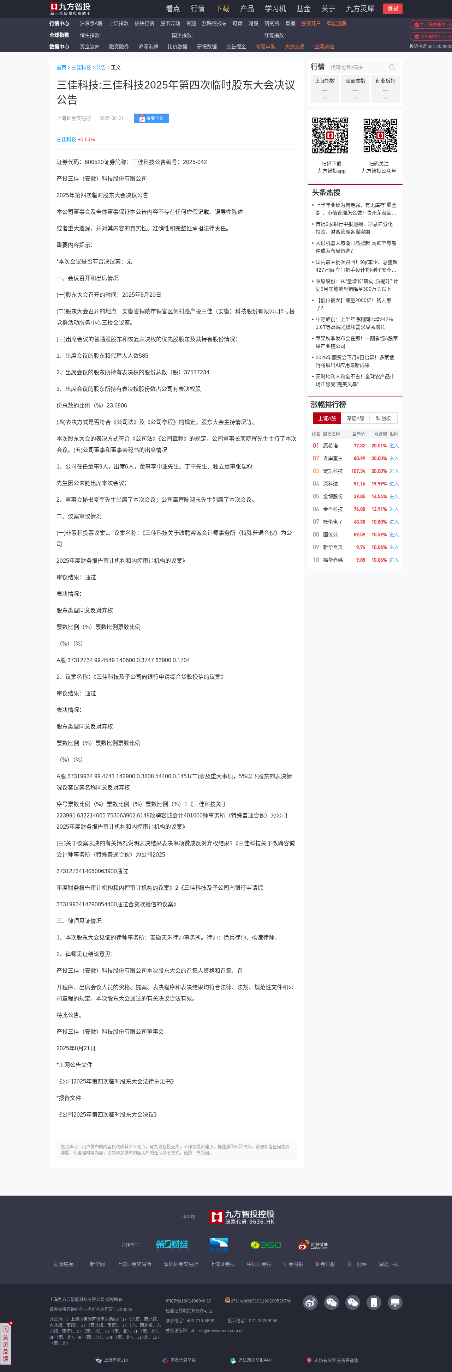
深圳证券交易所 (180, 1264)
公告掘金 (236, 46)
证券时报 (293, 1264)
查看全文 (155, 118)
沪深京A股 (91, 23)
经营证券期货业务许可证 (189, 1310)
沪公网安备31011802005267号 (261, 1301)
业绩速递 (324, 46)
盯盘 (238, 23)
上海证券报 (222, 1264)
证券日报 (325, 1264)
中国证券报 (259, 1264)
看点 (173, 9)
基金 (304, 9)
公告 (101, 67)
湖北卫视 (389, 1264)
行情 (198, 9)
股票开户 (311, 23)
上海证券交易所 (134, 1264)
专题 (191, 23)
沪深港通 (148, 46)
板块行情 (144, 23)
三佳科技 (81, 67)
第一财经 (357, 1264)
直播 (290, 23)
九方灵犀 (360, 9)
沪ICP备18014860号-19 (189, 1301)
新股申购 (265, 46)
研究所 (271, 23)
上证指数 (119, 23)
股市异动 (170, 23)
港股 (253, 23)
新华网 (97, 1264)
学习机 (275, 9)
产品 (247, 9)
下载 (222, 9)
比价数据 (178, 46)
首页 (61, 67)
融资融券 (119, 46)
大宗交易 (295, 46)
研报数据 (207, 46)
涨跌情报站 (214, 23)
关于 (328, 9)
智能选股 (337, 23)
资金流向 (90, 46)
